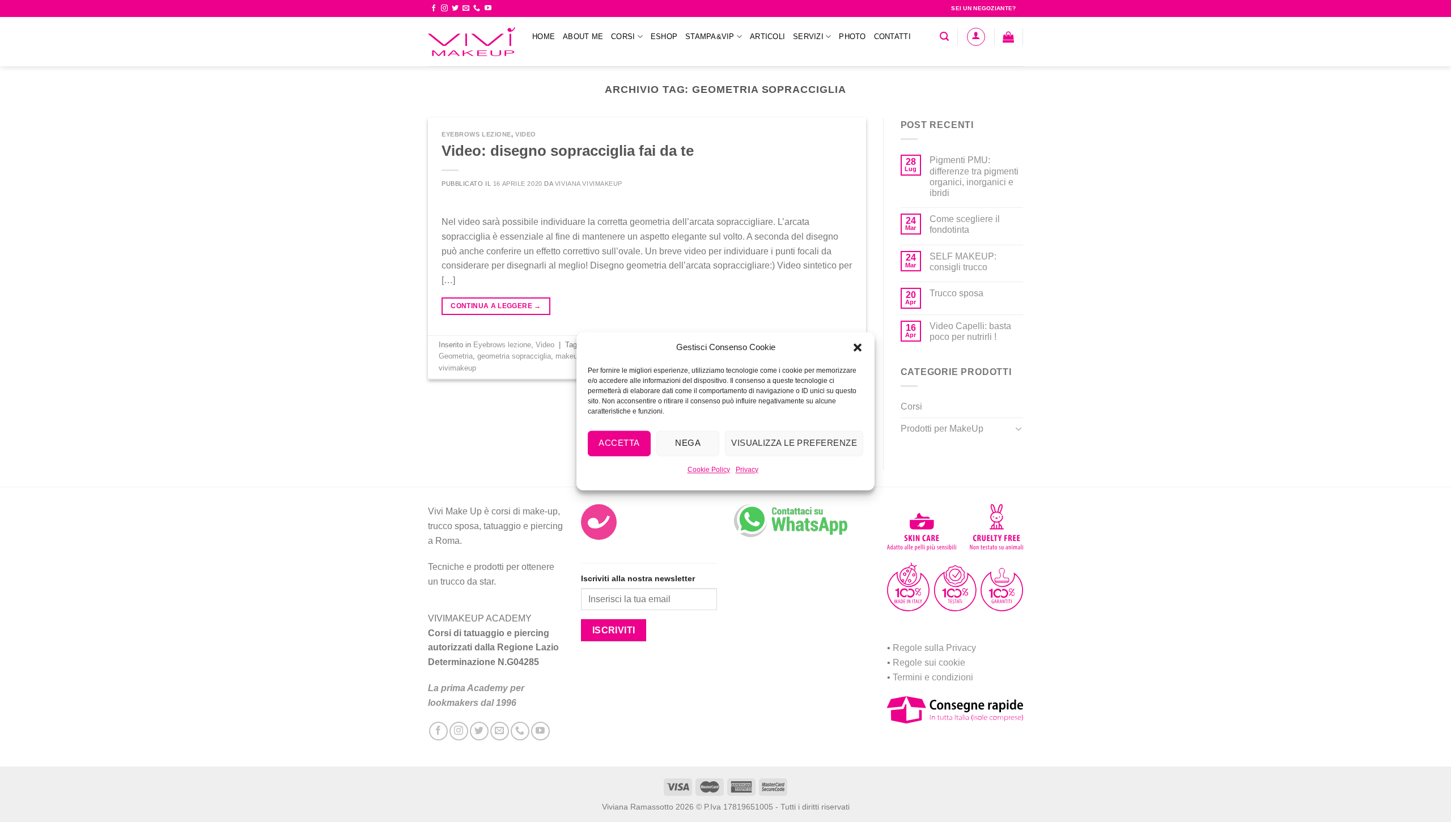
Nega (688, 443)
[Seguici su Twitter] (455, 8)
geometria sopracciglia (514, 356)
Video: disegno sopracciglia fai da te (568, 151)
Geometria (456, 356)
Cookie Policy (709, 470)
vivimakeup (457, 368)
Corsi (623, 36)
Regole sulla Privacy (934, 648)
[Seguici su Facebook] (433, 8)
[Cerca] (944, 36)
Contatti (892, 36)
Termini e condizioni (933, 677)
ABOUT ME (583, 36)
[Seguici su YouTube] (488, 8)
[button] (857, 347)
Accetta (619, 443)
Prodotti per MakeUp (942, 428)
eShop (664, 36)
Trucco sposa (956, 293)
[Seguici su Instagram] (444, 8)
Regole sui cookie (929, 662)
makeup (568, 356)
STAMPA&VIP (710, 36)
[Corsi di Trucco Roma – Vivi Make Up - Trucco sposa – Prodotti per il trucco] (471, 41)
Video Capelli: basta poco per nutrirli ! (970, 331)
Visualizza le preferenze (794, 443)
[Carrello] (1008, 36)
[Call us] (476, 8)
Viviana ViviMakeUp (588, 183)
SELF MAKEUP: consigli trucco (963, 262)
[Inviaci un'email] (466, 8)
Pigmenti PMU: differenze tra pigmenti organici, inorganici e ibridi (974, 176)
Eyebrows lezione (476, 134)
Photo (852, 36)
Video (525, 134)
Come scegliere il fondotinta (965, 224)
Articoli (767, 36)
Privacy (747, 470)
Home (543, 36)
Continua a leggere (496, 306)
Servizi (808, 36)
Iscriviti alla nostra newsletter (638, 578)
